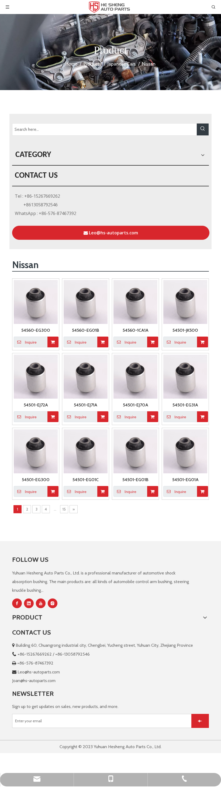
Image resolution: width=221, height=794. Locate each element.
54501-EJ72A (36, 405)
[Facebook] (17, 603)
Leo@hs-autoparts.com (113, 233)
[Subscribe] (200, 721)
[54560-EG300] (36, 301)
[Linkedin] (29, 603)
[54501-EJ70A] (135, 376)
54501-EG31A (185, 405)
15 (64, 509)
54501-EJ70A (135, 405)
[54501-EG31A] (185, 376)
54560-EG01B (85, 330)
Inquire (31, 342)
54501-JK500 (185, 330)
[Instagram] (52, 603)
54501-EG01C (85, 479)
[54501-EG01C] (86, 450)
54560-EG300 (35, 330)
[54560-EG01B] (86, 301)
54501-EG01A (185, 479)
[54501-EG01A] (185, 450)
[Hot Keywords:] (203, 129)
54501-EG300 (36, 479)
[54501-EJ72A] (36, 376)
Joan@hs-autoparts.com (34, 680)
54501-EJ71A (85, 405)
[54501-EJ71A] (86, 376)
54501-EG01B (135, 479)
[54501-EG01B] (135, 450)
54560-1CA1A (136, 330)
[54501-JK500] (185, 301)
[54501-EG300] (36, 450)
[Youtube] (41, 603)
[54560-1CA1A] (135, 301)
